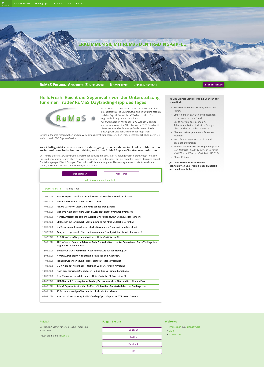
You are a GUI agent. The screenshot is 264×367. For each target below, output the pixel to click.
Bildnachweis (193, 326)
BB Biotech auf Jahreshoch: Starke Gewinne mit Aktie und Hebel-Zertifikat (95, 221)
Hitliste (79, 3)
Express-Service (22, 3)
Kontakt (65, 335)
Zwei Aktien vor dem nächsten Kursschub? (79, 201)
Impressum (175, 326)
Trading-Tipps (42, 3)
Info (70, 3)
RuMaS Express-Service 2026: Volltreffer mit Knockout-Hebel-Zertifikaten (94, 196)
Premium (58, 3)
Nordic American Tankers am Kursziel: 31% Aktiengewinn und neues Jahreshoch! (99, 216)
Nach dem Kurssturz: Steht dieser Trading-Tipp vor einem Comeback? (93, 270)
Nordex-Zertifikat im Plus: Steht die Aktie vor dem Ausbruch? (88, 255)
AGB (171, 330)
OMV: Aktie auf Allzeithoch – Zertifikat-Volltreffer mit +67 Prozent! (91, 265)
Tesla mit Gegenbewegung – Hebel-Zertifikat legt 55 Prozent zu (89, 260)
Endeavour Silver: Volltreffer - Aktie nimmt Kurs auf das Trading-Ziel (92, 250)
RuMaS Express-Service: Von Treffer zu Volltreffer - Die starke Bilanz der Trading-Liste (101, 286)
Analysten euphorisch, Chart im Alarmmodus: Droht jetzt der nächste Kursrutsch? (99, 232)
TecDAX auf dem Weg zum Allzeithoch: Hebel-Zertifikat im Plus (89, 237)
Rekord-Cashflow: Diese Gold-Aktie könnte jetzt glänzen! (86, 206)
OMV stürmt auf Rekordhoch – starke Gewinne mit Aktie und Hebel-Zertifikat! (97, 226)
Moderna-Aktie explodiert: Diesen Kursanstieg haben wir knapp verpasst (95, 211)
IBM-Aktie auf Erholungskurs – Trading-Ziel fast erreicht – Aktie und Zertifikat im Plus (101, 281)
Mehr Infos (121, 173)
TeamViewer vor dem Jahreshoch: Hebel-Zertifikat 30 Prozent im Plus (92, 276)
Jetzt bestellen (213, 84)
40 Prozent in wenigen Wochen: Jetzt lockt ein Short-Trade (87, 291)
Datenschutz (175, 334)
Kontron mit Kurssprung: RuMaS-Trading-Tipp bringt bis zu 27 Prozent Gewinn (97, 296)
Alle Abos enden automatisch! (100, 180)
